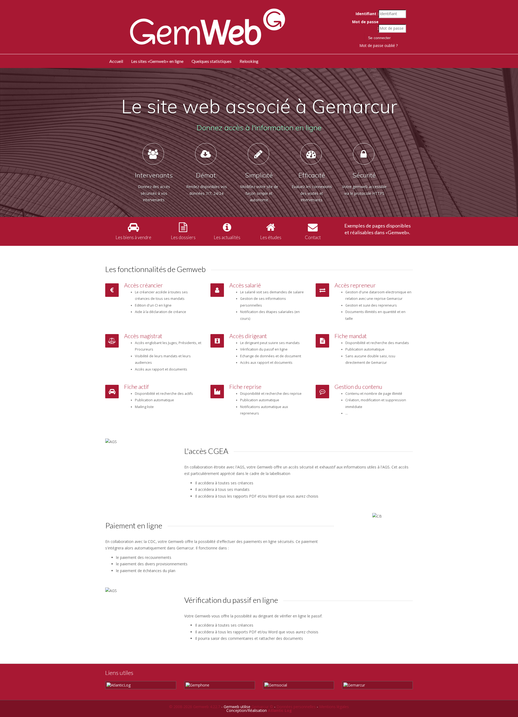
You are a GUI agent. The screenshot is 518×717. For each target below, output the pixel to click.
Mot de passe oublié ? (378, 45)
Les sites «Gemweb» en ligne (157, 61)
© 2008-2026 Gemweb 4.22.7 (194, 706)
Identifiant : (367, 13)
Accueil (116, 61)
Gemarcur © (262, 706)
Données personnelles (296, 706)
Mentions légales (334, 706)
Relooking (249, 61)
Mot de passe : (365, 25)
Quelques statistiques (211, 61)
